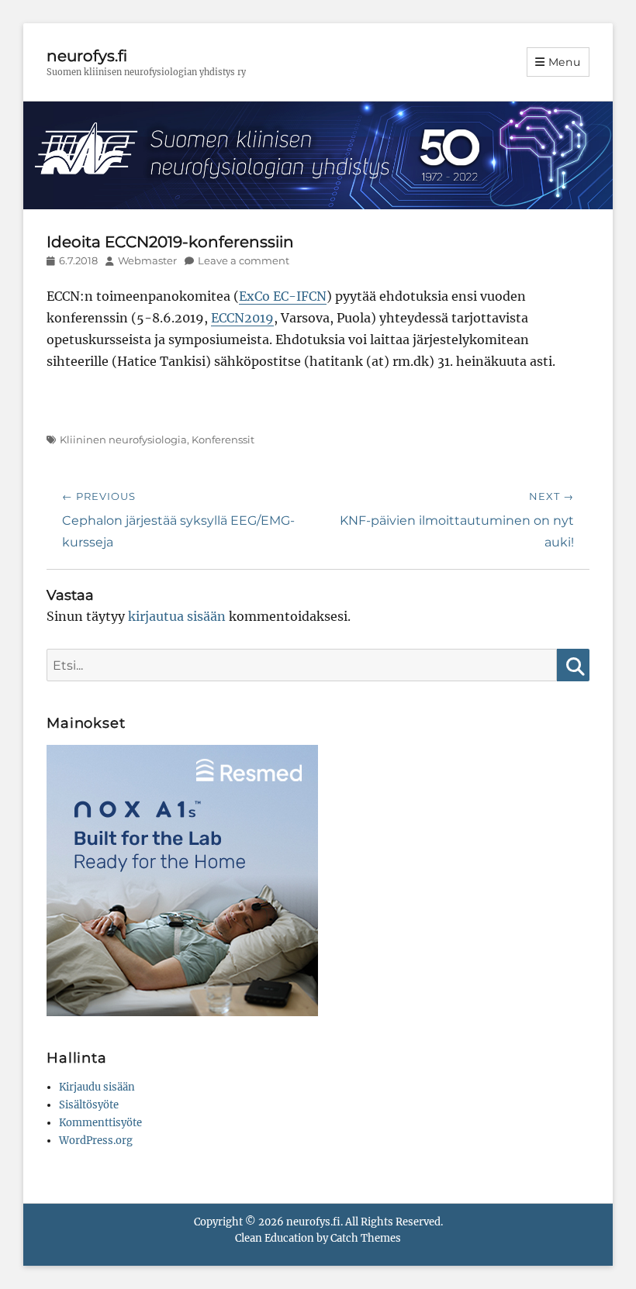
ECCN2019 (242, 318)
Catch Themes (365, 1238)
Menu (564, 62)
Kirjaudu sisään (97, 1087)
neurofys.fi (87, 56)
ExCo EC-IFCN (283, 296)
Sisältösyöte (89, 1105)
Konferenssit (223, 439)
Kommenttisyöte (100, 1122)
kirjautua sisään (177, 616)
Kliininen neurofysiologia (123, 439)
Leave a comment (243, 260)
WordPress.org (96, 1140)
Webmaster (147, 260)
